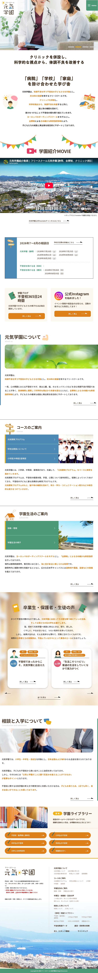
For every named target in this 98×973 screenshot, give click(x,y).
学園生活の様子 (14, 542)
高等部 (63, 884)
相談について (58, 908)
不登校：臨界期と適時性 (20, 835)
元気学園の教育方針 (60, 874)
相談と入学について (61, 905)
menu (94, 5)
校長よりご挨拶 (74, 874)
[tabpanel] (49, 34)
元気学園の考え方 (73, 871)
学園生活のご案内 (60, 888)
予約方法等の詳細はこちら (64, 243)
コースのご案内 (59, 878)
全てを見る (42, 697)
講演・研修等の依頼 (82, 926)
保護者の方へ (61, 851)
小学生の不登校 (61, 835)
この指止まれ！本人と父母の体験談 (65, 898)
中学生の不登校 (17, 843)
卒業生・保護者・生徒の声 (64, 895)
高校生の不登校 (61, 843)
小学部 (88, 881)
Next (90, 693)
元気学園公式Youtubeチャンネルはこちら (45, 221)
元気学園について (60, 868)
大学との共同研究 (18, 851)
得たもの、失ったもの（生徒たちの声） (67, 901)
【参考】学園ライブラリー (64, 913)
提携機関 (84, 874)
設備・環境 (12, 528)
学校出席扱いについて (17, 448)
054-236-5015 (12, 883)
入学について (69, 908)
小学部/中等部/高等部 (17, 458)
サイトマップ (83, 931)
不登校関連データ (60, 926)
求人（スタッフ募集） (62, 931)
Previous (8, 693)
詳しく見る (26, 316)
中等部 (56, 884)
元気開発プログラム (16, 439)
